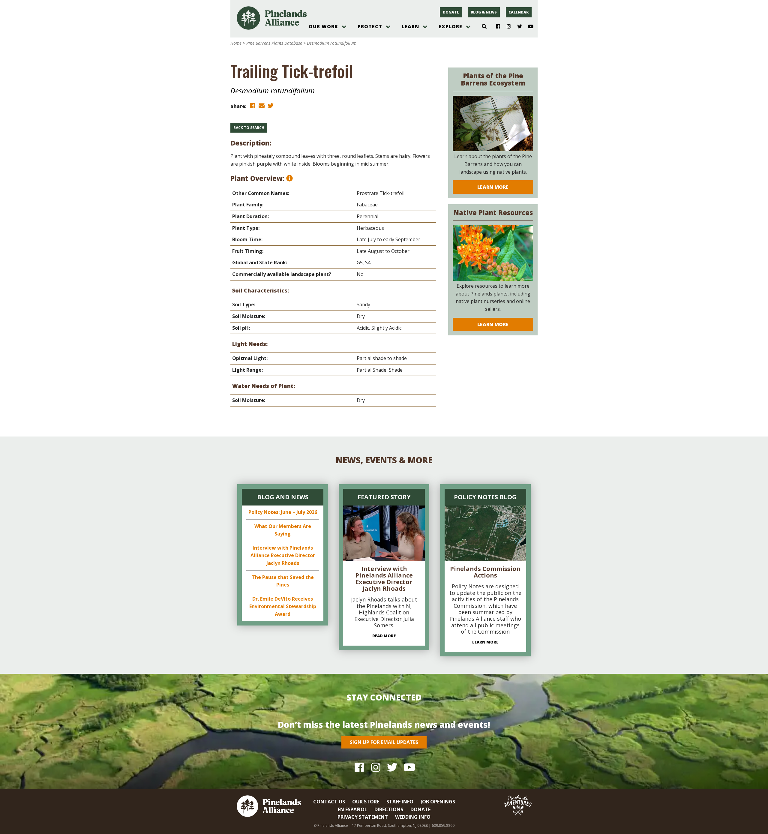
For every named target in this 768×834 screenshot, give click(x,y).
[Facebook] (495, 26)
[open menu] (344, 27)
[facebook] (253, 106)
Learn (410, 26)
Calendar (518, 12)
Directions (388, 809)
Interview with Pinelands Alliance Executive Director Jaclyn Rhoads (282, 555)
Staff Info (399, 801)
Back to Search (248, 127)
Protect (370, 26)
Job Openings (438, 801)
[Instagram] (506, 26)
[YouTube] (528, 26)
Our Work (323, 26)
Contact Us (329, 801)
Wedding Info (412, 817)
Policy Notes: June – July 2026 (282, 512)
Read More (384, 635)
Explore (450, 26)
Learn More (492, 187)
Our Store (365, 801)
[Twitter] (517, 26)
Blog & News (484, 12)
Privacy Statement (363, 817)
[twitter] (271, 106)
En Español (352, 809)
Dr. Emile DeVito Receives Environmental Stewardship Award (282, 606)
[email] (262, 106)
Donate (451, 12)
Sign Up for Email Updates (384, 742)
